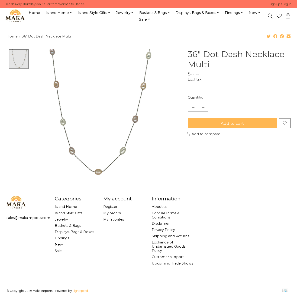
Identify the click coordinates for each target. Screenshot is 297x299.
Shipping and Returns (170, 236)
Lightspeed (80, 291)
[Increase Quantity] (203, 107)
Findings (62, 238)
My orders (112, 213)
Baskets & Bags (68, 226)
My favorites (113, 219)
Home (34, 12)
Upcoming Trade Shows (172, 263)
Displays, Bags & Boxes (74, 232)
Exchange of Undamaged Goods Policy (168, 246)
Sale (58, 251)
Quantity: (195, 97)
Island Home (66, 207)
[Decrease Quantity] (193, 107)
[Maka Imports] (15, 15)
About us (159, 207)
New (59, 244)
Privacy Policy (163, 230)
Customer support (168, 257)
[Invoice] (285, 291)
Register (110, 207)
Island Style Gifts (68, 213)
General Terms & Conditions (166, 215)
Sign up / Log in (280, 4)
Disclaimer (161, 223)
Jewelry (61, 219)
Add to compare (206, 134)
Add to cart (232, 123)
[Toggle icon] (270, 16)
